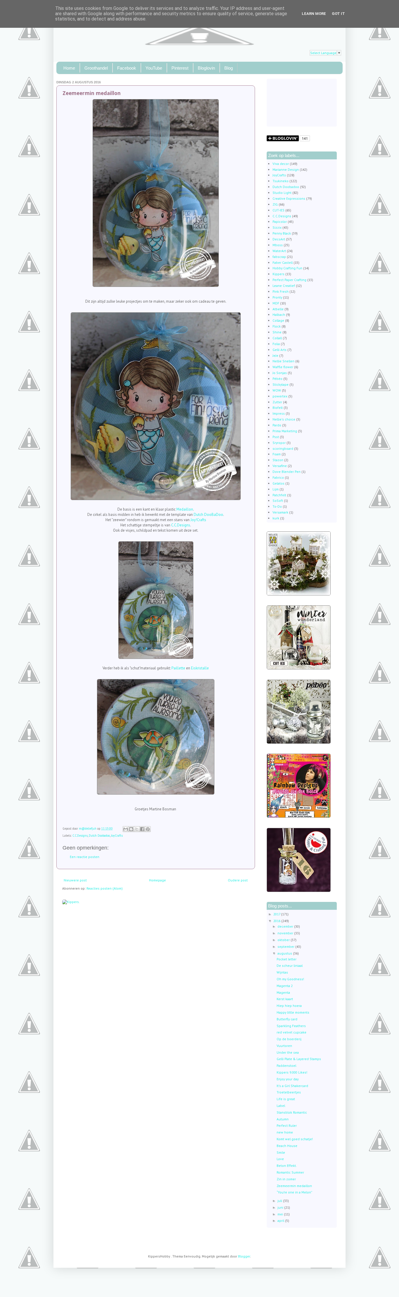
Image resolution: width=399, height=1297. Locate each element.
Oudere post (238, 880)
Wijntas (282, 972)
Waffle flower (283, 367)
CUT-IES (278, 210)
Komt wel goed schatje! (295, 1139)
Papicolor (280, 221)
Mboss (278, 245)
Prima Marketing (285, 431)
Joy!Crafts (198, 519)
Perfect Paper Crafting (289, 280)
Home (69, 68)
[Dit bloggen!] (131, 829)
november (285, 933)
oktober (284, 940)
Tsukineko (281, 181)
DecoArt (279, 239)
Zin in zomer (286, 1179)
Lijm (276, 489)
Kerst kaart (285, 999)
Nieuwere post (75, 880)
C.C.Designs (180, 525)
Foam (277, 454)
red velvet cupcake (291, 1032)
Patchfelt (279, 495)
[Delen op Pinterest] (148, 829)
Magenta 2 (285, 985)
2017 (277, 914)
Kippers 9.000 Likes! (292, 1072)
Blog (228, 68)
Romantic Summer (290, 1172)
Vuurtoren (284, 1045)
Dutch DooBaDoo (208, 514)
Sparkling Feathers (291, 1026)
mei (280, 1214)
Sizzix (277, 227)
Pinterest (179, 68)
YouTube (153, 68)
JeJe (275, 355)
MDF (276, 303)
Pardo (277, 425)
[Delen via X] (137, 829)
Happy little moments (293, 1012)
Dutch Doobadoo (99, 835)
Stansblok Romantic (292, 1112)
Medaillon (184, 509)
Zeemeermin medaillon (294, 1186)
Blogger (244, 1256)
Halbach (279, 314)
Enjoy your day (288, 1079)
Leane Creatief (284, 285)
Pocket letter (286, 959)
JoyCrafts (117, 835)
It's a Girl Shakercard (292, 1086)
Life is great (286, 1099)
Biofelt (278, 407)
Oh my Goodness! (290, 979)
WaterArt (279, 251)
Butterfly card (287, 1019)
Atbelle (278, 309)
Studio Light (282, 192)
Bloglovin (206, 68)
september (286, 946)
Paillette (178, 668)
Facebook (126, 68)
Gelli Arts (280, 349)
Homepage (157, 880)
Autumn (283, 1119)
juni (280, 1207)
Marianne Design (286, 169)
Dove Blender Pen (287, 471)
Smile (281, 1152)
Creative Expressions (289, 198)
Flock (277, 326)
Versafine (280, 466)
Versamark (280, 512)
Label (281, 1105)
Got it (338, 13)
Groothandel (96, 68)
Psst (276, 437)
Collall (277, 338)
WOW (277, 390)
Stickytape (281, 384)
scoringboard (283, 448)
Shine (277, 332)
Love (280, 1159)
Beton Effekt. (287, 1165)
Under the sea (288, 1052)
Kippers (278, 274)
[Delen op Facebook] (142, 829)
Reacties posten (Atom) (104, 888)
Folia (276, 344)
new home (285, 1132)
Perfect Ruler (287, 1125)
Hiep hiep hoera (289, 1005)
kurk (276, 518)
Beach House (287, 1145)
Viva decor (281, 163)
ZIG (275, 204)
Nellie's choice (284, 419)
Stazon (278, 460)
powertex (280, 396)
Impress (279, 413)
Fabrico (278, 477)
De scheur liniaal (290, 965)
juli (280, 1200)
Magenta (283, 992)
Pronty (277, 297)
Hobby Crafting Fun (287, 268)
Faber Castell (283, 262)
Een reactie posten (84, 857)
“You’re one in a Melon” (294, 1192)
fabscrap (279, 256)
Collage (278, 320)
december (285, 926)
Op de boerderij (289, 1039)
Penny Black (282, 233)
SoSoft (278, 500)
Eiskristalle (200, 668)
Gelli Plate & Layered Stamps (299, 1059)
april (281, 1220)
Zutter (277, 402)
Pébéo (277, 378)
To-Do (277, 506)
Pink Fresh (281, 291)
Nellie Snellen (283, 361)
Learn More (314, 13)
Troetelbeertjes (289, 1092)
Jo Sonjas (280, 373)
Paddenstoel (286, 1065)
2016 (277, 921)
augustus (285, 953)
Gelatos (278, 483)
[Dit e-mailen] (126, 829)
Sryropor (279, 442)
